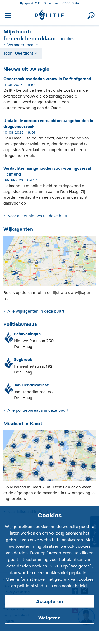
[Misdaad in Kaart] (49, 456)
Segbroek (23, 359)
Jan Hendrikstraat (31, 384)
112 (37, 3)
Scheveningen (27, 333)
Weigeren (49, 618)
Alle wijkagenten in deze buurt (35, 311)
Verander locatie (22, 44)
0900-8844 (70, 3)
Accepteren (49, 601)
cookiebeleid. (75, 586)
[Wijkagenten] (49, 262)
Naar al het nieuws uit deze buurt (38, 215)
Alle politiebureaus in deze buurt (37, 410)
